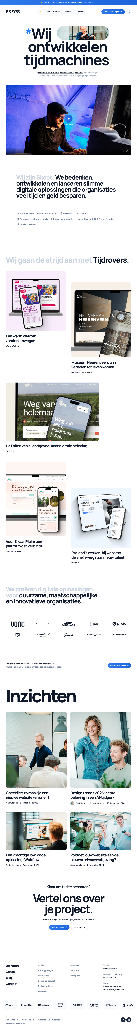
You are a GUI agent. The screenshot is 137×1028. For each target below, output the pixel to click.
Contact (80, 12)
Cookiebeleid (28, 1020)
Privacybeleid (12, 1020)
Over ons (68, 12)
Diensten (56, 12)
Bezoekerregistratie (47, 981)
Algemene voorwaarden (49, 1020)
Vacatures (75, 970)
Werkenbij (43, 991)
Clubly (41, 965)
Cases (48, 12)
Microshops (43, 975)
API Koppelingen (45, 970)
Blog (9, 978)
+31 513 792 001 (110, 977)
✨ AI (41, 12)
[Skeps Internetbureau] (13, 11)
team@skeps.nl (110, 968)
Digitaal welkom (45, 986)
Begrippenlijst (76, 975)
